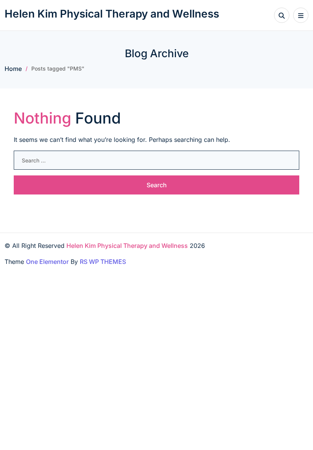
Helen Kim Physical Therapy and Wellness (112, 13)
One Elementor (47, 261)
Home (13, 68)
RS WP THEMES (103, 261)
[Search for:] (156, 160)
